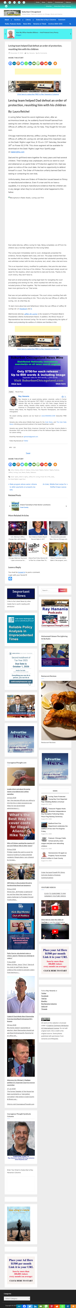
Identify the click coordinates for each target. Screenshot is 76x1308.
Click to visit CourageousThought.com (20, 1104)
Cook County (24, 507)
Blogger (18, 35)
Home (37, 2)
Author (11, 392)
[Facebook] (10, 62)
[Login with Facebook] (10, 578)
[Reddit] (46, 62)
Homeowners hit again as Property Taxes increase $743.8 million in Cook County (54, 855)
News (43, 2)
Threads (44, 1009)
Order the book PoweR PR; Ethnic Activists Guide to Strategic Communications (53, 875)
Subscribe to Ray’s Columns (62, 6)
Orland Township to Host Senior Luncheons (35, 504)
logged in (21, 572)
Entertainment (59, 2)
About (7, 20)
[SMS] (38, 62)
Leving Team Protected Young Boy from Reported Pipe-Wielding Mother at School (54, 799)
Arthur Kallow (15, 470)
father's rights (23, 477)
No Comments (42, 53)
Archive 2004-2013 (55, 24)
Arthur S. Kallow (25, 470)
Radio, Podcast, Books (13, 24)
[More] (55, 62)
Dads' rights (14, 477)
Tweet (28, 453)
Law (19, 472)
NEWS (55, 791)
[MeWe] (14, 62)
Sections (17, 20)
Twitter (26, 441)
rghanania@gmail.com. (30, 436)
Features (68, 2)
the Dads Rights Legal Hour (17, 479)
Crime (33, 470)
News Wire (27, 24)
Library (28, 20)
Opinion (50, 2)
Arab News (49, 422)
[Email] (34, 62)
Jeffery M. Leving (34, 477)
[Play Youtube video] (55, 908)
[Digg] (50, 62)
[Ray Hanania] (13, 406)
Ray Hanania (31, 53)
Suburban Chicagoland (31, 12)
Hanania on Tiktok (39, 24)
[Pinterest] (42, 62)
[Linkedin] (30, 62)
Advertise (49, 6)
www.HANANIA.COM (48, 416)
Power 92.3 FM (45, 477)
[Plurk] (18, 62)
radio (52, 477)
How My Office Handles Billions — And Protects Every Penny (37, 32)
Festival (56, 470)
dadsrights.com (17, 152)
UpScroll (44, 1006)
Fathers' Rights (48, 470)
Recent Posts (19, 392)
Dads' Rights (39, 470)
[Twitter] (22, 62)
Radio (28, 472)
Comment (61, 20)
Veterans (33, 472)
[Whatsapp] (26, 62)
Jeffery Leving (13, 472)
